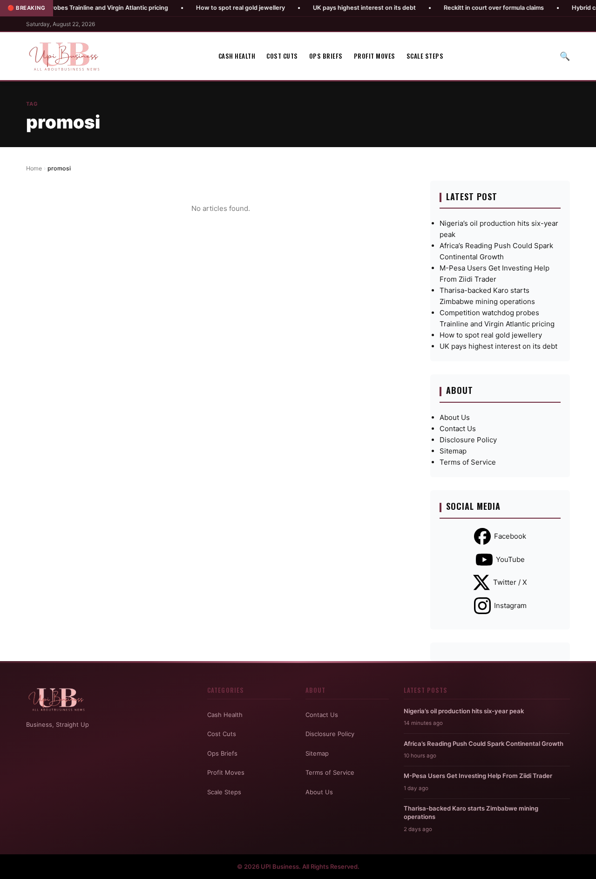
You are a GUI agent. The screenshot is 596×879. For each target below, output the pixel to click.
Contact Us (458, 428)
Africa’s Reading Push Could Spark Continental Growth (483, 743)
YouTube (510, 559)
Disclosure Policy (468, 439)
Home (34, 168)
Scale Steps (425, 56)
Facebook (510, 536)
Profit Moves (374, 56)
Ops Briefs (326, 56)
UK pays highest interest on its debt (340, 7)
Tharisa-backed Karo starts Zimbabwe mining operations (471, 812)
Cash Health (237, 56)
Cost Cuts (282, 56)
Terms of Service (468, 462)
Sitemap (453, 450)
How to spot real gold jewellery (216, 7)
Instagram (510, 605)
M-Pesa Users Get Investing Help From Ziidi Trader (478, 775)
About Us (455, 417)
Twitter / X (510, 582)
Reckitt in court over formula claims (470, 7)
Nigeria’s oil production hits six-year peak (464, 711)
